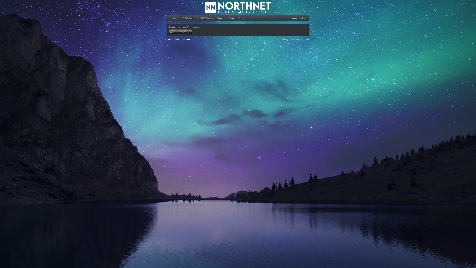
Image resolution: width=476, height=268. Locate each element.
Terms (169, 39)
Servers (242, 18)
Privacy (176, 39)
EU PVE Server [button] (205, 18)
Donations (221, 18)
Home (175, 18)
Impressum (185, 39)
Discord (232, 18)
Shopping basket (298, 18)
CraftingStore (303, 39)
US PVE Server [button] (188, 18)
